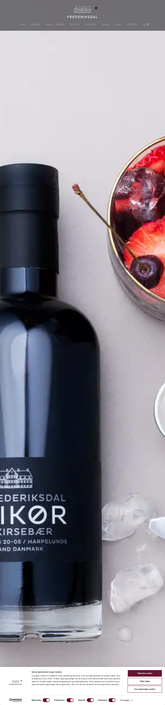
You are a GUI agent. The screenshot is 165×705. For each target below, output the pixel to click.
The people (132, 24)
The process (90, 24)
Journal (105, 24)
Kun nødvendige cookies (144, 689)
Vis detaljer (125, 700)
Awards (61, 24)
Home (22, 24)
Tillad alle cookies (144, 673)
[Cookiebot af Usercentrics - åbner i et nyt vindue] (15, 700)
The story (74, 24)
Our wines (35, 24)
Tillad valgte (145, 681)
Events (118, 24)
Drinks (48, 24)
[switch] (70, 700)
